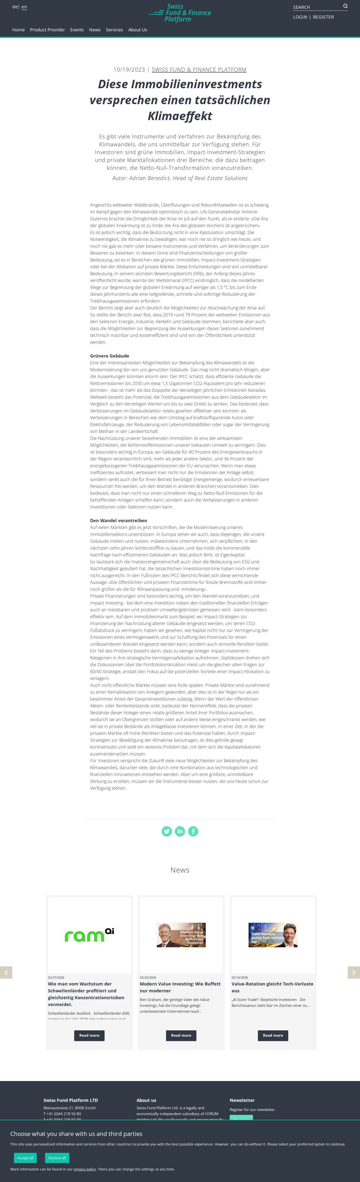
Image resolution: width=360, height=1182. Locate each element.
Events (77, 30)
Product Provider (47, 30)
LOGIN (301, 17)
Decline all (57, 1157)
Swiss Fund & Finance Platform (199, 69)
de (15, 7)
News (95, 30)
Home (18, 30)
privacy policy (85, 1169)
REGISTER (323, 17)
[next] (6, 972)
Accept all (25, 1157)
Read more (89, 1035)
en (24, 7)
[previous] (354, 972)
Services (114, 30)
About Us (137, 30)
